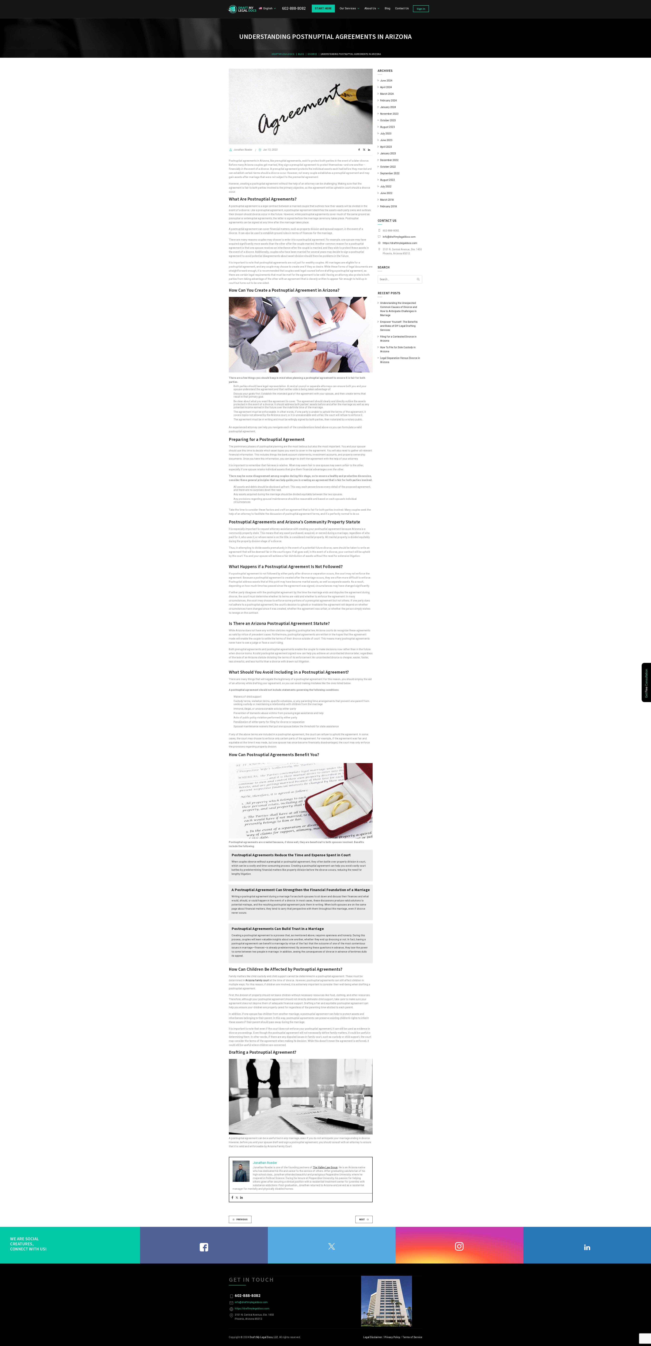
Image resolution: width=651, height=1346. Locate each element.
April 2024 (386, 87)
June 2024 (386, 80)
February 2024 (388, 100)
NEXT (362, 1219)
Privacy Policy (392, 1337)
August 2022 (387, 180)
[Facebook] (232, 1197)
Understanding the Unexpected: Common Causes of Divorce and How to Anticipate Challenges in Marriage (398, 309)
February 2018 (388, 206)
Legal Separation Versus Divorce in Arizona (400, 360)
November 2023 (389, 113)
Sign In (421, 8)
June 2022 (386, 193)
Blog (387, 8)
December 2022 (389, 160)
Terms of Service (412, 1337)
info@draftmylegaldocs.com (399, 236)
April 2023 (386, 146)
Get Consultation (646, 683)
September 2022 (390, 173)
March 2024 (387, 94)
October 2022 (388, 166)
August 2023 (387, 127)
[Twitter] (237, 1197)
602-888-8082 (294, 8)
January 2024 (388, 107)
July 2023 (385, 133)
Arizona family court (257, 980)
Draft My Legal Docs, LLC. (264, 1337)
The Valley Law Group (325, 1167)
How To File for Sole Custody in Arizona (398, 349)
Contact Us (402, 8)
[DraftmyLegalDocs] (241, 9)
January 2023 (388, 153)
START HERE (323, 8)
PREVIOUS (242, 1219)
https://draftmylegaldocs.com (400, 243)
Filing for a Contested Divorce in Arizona (398, 338)
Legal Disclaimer (372, 1337)
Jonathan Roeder (243, 149)
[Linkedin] (241, 1197)
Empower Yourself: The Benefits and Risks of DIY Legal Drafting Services (399, 326)
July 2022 (385, 186)
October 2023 (388, 120)
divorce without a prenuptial (264, 861)
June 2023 (386, 140)
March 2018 (387, 199)
